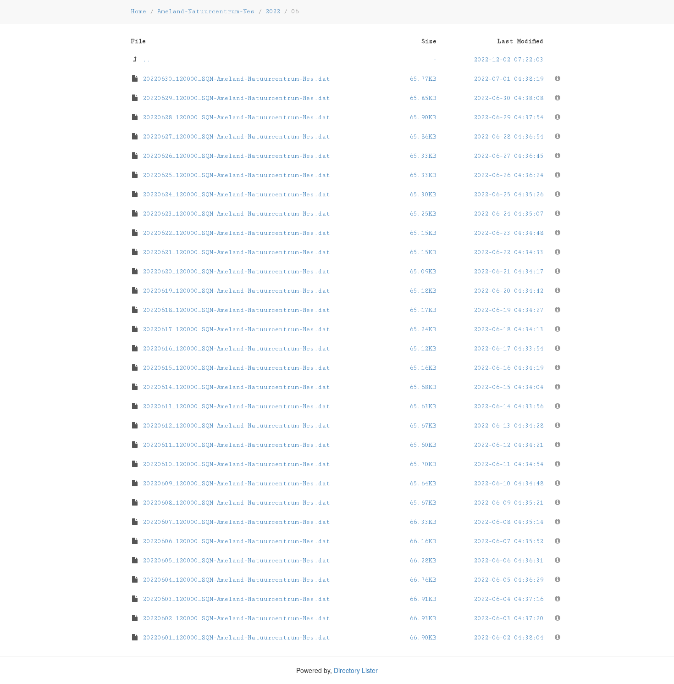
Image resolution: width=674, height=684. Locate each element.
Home (138, 11)
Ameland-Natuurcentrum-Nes (205, 11)
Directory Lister (356, 670)
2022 (272, 11)
